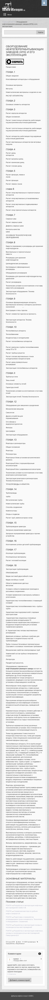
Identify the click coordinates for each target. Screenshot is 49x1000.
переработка (10, 943)
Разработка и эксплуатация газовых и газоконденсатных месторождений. (24, 926)
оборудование (20, 943)
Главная (5, 22)
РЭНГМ (12, 22)
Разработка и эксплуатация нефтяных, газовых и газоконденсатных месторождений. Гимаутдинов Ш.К (24, 933)
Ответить (12, 974)
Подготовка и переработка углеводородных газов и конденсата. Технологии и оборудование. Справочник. (24, 919)
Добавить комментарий (20, 980)
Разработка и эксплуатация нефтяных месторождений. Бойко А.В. (24, 906)
